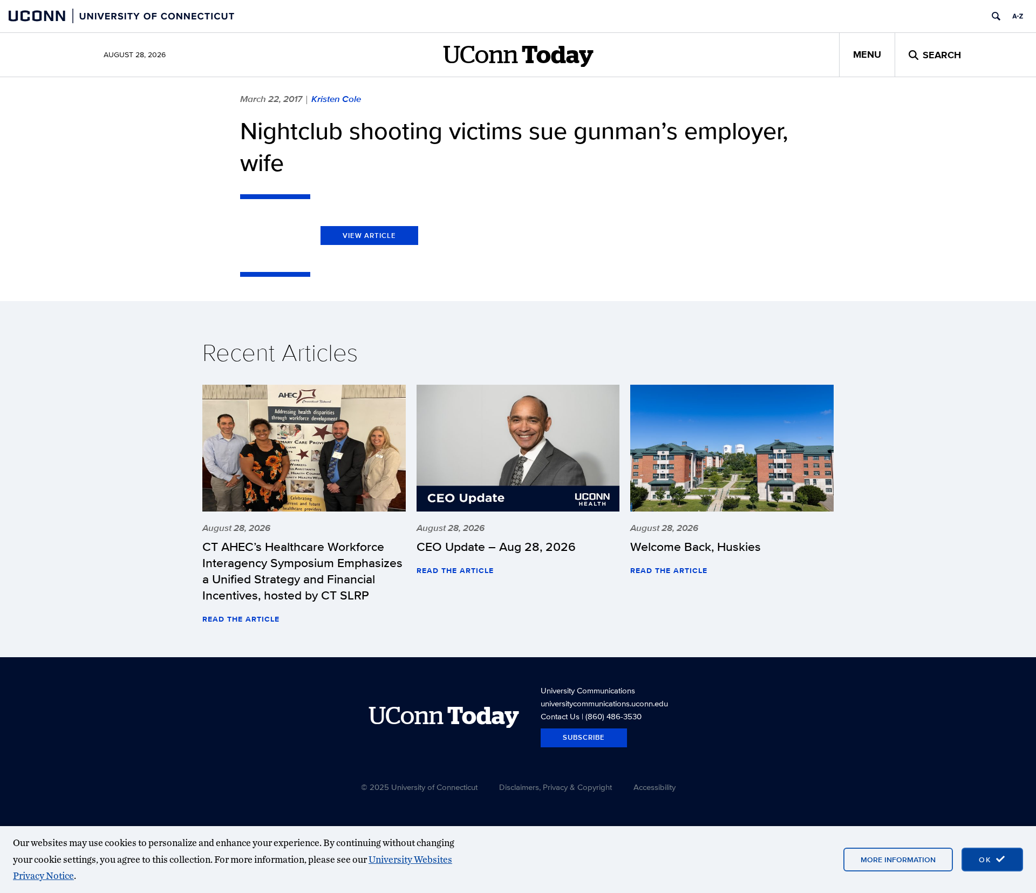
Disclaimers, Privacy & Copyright (555, 787)
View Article (369, 235)
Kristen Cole (336, 98)
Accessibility (654, 787)
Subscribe (584, 737)
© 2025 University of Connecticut (419, 787)
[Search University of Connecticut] (996, 16)
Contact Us (560, 716)
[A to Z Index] (1017, 16)
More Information (898, 859)
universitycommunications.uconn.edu (604, 703)
